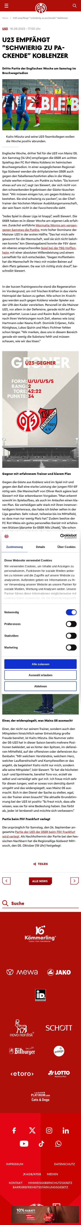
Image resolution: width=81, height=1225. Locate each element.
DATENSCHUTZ (64, 1164)
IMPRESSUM (14, 1164)
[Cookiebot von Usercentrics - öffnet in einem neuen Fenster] (60, 536)
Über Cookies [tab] (66, 546)
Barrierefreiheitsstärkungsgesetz (40, 1187)
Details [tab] (40, 546)
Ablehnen (40, 686)
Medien (52, 1174)
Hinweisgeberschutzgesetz (50, 1183)
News (5, 18)
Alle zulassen (40, 664)
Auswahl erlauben (40, 675)
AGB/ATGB (33, 1174)
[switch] (71, 624)
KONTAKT (15, 1183)
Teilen (43, 864)
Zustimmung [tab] (14, 546)
